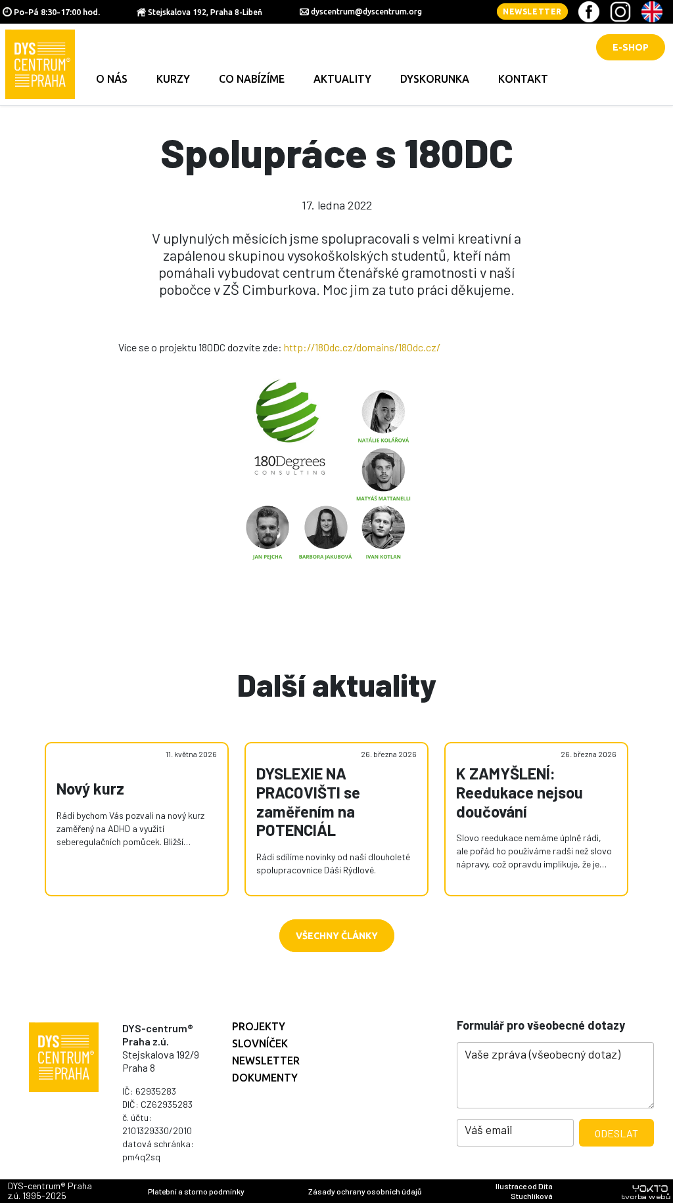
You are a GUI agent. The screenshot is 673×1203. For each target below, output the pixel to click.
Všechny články (337, 935)
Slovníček (260, 1043)
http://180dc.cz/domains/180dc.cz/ (362, 347)
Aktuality (342, 79)
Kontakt (523, 79)
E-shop (631, 47)
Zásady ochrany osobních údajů (364, 1191)
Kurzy (173, 79)
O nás (112, 79)
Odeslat (616, 1133)
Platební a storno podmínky (196, 1191)
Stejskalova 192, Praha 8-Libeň (205, 12)
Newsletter (532, 11)
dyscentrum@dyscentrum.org (366, 11)
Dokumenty (265, 1077)
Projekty (258, 1026)
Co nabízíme (252, 79)
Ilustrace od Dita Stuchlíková (524, 1190)
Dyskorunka (434, 79)
